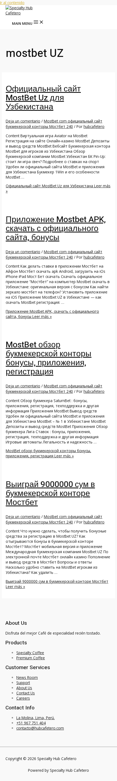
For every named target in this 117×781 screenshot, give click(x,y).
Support (23, 682)
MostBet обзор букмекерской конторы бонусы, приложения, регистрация (48, 358)
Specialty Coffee (30, 652)
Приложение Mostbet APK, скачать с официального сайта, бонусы (56, 229)
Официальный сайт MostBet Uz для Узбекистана (43, 98)
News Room (27, 677)
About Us (24, 687)
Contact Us (25, 693)
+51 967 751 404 (31, 722)
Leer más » (48, 453)
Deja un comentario (23, 121)
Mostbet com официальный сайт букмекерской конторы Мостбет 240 (54, 123)
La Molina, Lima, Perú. (35, 717)
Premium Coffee (30, 657)
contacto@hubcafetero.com (40, 728)
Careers (23, 698)
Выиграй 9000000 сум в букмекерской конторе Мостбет (50, 494)
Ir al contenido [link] (12, 2)
